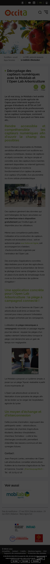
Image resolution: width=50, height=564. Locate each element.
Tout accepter (25, 561)
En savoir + (41, 558)
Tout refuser (15, 561)
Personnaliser (36, 561)
